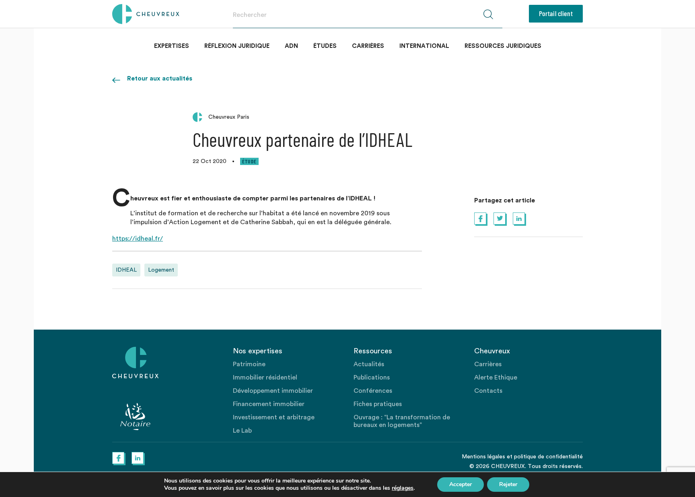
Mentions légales (483, 457)
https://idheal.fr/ (137, 238)
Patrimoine (249, 364)
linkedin (519, 218)
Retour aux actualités (159, 78)
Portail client (556, 13)
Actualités (369, 364)
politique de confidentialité (548, 457)
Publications (372, 377)
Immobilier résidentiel (265, 377)
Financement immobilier (268, 404)
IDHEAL (126, 270)
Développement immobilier (273, 391)
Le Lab (242, 430)
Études (325, 46)
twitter (499, 218)
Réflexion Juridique (236, 46)
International (424, 46)
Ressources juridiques (503, 46)
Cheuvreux (145, 14)
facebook (480, 218)
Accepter (460, 484)
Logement (161, 270)
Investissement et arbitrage (274, 417)
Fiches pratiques (378, 404)
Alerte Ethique (495, 377)
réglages (402, 488)
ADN (291, 46)
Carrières (368, 46)
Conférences (373, 391)
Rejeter (508, 484)
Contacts (488, 391)
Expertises (171, 46)
